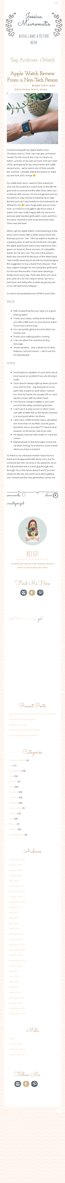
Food (11, 786)
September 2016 (17, 960)
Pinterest (40, 593)
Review (43, 89)
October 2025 (15, 864)
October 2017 (15, 896)
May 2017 (14, 917)
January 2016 (15, 1002)
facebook (32, 593)
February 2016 (16, 997)
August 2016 (15, 965)
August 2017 (15, 907)
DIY (10, 765)
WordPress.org (16, 1054)
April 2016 (14, 987)
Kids (11, 818)
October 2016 (15, 955)
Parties (12, 823)
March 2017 (15, 928)
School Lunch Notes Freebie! (23, 735)
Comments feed (17, 1049)
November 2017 (17, 891)
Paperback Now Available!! (22, 719)
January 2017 (15, 939)
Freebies (13, 791)
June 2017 (14, 912)
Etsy (32, 601)
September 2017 (17, 901)
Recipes (13, 829)
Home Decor (15, 808)
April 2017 (14, 923)
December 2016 (17, 944)
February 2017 (16, 933)
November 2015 (17, 1013)
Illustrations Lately (18, 724)
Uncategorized (15, 503)
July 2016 (13, 971)
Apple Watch (41, 85)
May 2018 (14, 880)
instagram (23, 593)
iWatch (34, 89)
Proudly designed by (40, 1111)
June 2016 (14, 976)
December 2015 (17, 1008)
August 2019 (15, 870)
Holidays (13, 802)
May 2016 (14, 981)
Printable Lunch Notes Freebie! (24, 729)
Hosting (13, 813)
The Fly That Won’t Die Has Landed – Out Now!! (32, 713)
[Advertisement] (32, 663)
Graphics (13, 797)
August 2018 (15, 875)
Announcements (17, 760)
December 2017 (17, 886)
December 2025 (17, 859)
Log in (12, 1038)
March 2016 (15, 992)
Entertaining (15, 770)
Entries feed (15, 1043)
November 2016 (17, 949)
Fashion (13, 781)
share (49, 495)
